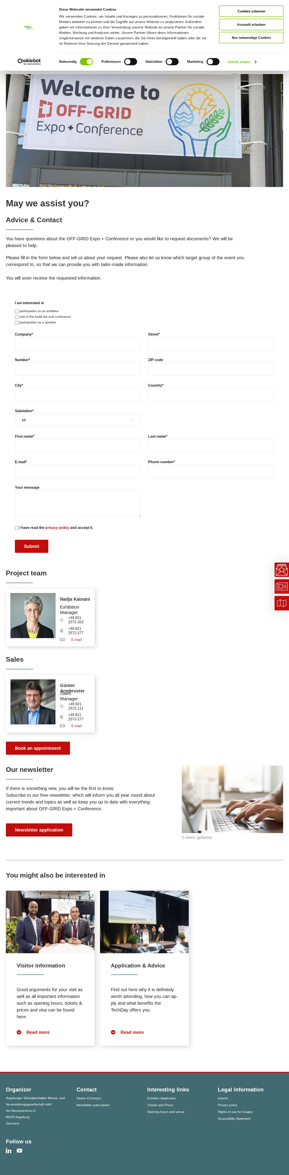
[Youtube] (22, 1150)
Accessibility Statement (234, 1118)
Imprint (223, 1098)
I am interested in (29, 303)
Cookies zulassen (251, 11)
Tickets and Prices (160, 1105)
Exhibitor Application (161, 1098)
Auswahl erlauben (251, 24)
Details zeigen (239, 62)
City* (19, 385)
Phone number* (161, 462)
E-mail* (21, 462)
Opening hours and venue (165, 1112)
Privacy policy (227, 1105)
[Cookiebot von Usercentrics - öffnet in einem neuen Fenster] (29, 61)
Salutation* (24, 411)
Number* (22, 360)
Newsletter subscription (93, 1105)
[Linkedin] (11, 1150)
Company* (24, 334)
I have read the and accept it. (56, 528)
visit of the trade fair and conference (45, 316)
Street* (154, 334)
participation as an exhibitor (39, 311)
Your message (27, 487)
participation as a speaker (37, 322)
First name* (24, 436)
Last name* (157, 436)
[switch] (130, 61)
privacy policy (57, 528)
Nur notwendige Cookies (251, 38)
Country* (155, 385)
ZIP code (155, 360)
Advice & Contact (89, 1098)
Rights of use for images (235, 1112)
